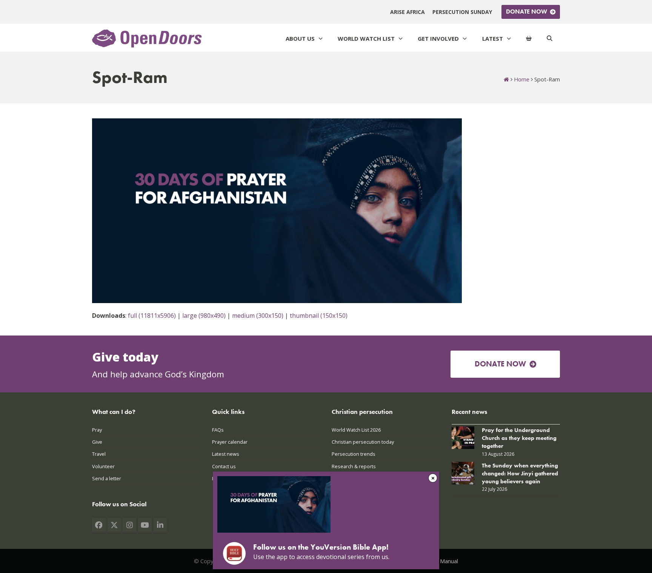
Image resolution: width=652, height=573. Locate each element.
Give (97, 441)
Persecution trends (353, 453)
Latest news (225, 453)
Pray (97, 429)
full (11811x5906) (152, 315)
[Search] (549, 39)
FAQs (218, 429)
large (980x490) (204, 315)
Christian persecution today (363, 441)
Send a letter (106, 478)
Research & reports (354, 466)
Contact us (224, 466)
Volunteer (103, 466)
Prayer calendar (230, 441)
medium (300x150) (257, 315)
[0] (528, 39)
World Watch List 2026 (356, 429)
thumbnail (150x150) (319, 315)
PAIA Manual (442, 561)
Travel (99, 453)
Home (521, 79)
